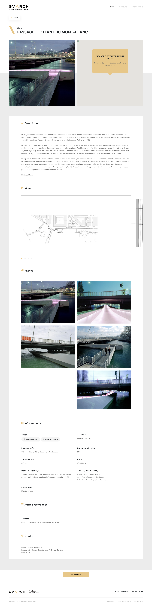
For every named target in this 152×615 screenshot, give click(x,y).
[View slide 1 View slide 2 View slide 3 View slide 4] (76, 229)
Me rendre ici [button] (76, 575)
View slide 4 (31, 258)
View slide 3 (28, 258)
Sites (112, 7)
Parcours (123, 7)
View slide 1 (21, 258)
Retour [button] (16, 17)
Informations (137, 7)
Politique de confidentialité (132, 602)
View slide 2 (25, 258)
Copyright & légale (114, 602)
